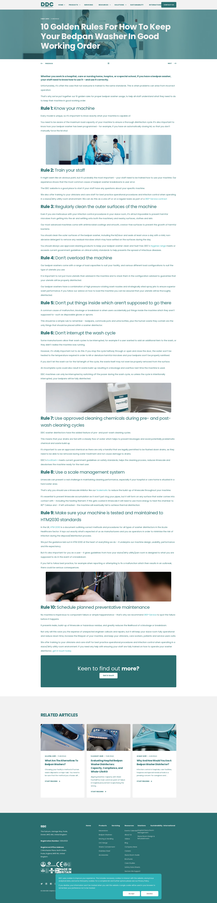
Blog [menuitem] (126, 843)
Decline (150, 894)
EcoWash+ (52, 460)
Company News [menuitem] (131, 847)
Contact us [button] (169, 5)
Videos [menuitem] (127, 839)
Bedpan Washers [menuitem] (105, 835)
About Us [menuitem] (128, 835)
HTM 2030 (55, 527)
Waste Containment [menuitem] (107, 847)
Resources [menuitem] (103, 5)
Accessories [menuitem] (103, 855)
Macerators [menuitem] (103, 831)
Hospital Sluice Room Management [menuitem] (146, 831)
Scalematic (102, 490)
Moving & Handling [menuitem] (106, 839)
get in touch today (62, 650)
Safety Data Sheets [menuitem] (132, 867)
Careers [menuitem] (128, 851)
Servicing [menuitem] (88, 5)
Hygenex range (158, 245)
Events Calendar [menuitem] (131, 831)
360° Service (150, 614)
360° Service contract (156, 198)
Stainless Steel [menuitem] (104, 851)
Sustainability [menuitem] (136, 5)
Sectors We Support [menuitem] (132, 871)
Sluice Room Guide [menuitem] (132, 855)
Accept (131, 894)
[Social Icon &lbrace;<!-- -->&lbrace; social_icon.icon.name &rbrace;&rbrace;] (42, 884)
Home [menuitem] (60, 5)
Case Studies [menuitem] (130, 863)
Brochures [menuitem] (129, 859)
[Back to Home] (47, 4)
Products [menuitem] (73, 5)
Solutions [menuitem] (119, 5)
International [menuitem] (155, 5)
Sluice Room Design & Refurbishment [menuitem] (146, 837)
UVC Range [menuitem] (103, 843)
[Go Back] (108, 63)
